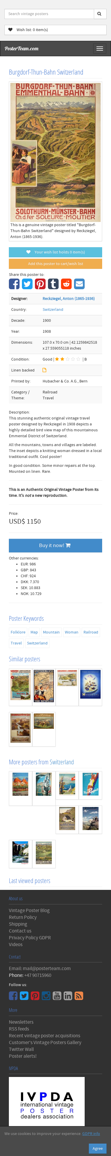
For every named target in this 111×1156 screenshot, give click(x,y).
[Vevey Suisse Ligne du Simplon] (20, 687)
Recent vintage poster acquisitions (44, 1036)
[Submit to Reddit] (67, 287)
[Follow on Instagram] (47, 998)
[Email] (80, 287)
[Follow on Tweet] (25, 998)
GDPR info (91, 1133)
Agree (98, 1148)
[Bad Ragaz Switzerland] (90, 785)
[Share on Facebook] (15, 287)
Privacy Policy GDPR (30, 938)
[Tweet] (28, 287)
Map (34, 632)
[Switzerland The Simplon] (44, 687)
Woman (71, 632)
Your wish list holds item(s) (58, 252)
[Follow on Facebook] (14, 998)
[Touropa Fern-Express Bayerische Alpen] (90, 687)
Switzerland (53, 309)
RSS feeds (19, 1029)
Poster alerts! (23, 1056)
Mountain (51, 632)
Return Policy (23, 917)
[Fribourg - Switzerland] (44, 788)
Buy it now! (52, 545)
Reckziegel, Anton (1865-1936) (69, 298)
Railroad (90, 632)
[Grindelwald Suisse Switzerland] (90, 819)
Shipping (18, 924)
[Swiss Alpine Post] (67, 819)
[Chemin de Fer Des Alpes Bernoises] (44, 729)
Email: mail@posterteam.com (40, 968)
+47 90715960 (37, 975)
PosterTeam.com (21, 48)
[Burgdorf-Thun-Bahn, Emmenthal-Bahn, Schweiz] (44, 854)
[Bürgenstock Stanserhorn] (67, 687)
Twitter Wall (21, 1049)
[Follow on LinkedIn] (69, 998)
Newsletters (21, 1022)
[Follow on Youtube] (58, 998)
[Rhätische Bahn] (20, 854)
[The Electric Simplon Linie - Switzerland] (20, 788)
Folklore (18, 632)
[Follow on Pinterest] (36, 998)
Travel (16, 643)
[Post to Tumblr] (54, 287)
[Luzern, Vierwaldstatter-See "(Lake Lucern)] (20, 729)
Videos (15, 944)
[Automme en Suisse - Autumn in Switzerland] (67, 785)
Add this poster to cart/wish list (55, 263)
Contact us (20, 931)
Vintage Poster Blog (29, 910)
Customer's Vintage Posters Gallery (45, 1042)
